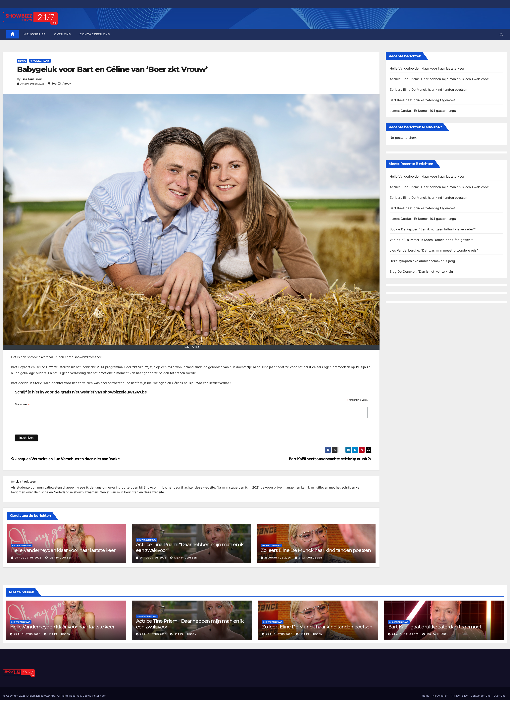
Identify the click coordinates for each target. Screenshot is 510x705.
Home (425, 695)
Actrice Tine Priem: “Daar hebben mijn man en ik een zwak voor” (190, 547)
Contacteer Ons (94, 34)
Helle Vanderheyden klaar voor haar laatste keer (63, 550)
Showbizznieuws (40, 61)
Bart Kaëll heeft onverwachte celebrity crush (328, 458)
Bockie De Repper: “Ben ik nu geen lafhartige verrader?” (433, 229)
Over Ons (62, 34)
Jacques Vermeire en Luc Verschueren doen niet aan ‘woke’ (67, 458)
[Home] (12, 34)
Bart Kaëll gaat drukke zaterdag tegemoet (422, 100)
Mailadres (22, 404)
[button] (501, 34)
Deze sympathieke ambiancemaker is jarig (422, 261)
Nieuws (22, 61)
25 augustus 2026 (28, 557)
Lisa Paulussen (32, 79)
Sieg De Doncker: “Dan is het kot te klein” (422, 271)
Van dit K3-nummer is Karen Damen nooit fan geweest (432, 240)
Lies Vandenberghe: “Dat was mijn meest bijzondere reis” (434, 250)
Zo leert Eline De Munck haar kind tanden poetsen (316, 550)
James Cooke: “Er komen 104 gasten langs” (423, 111)
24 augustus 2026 (406, 634)
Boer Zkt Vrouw (61, 83)
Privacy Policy (459, 695)
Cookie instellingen (94, 695)
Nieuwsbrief (34, 34)
